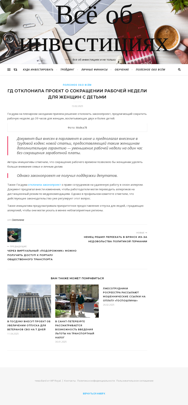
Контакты (70, 380)
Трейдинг (67, 69)
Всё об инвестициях (94, 29)
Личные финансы (94, 69)
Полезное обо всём (150, 69)
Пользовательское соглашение (134, 380)
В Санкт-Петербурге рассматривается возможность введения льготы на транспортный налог (74, 329)
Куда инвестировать (38, 69)
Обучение (122, 69)
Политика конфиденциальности (96, 380)
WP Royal (55, 380)
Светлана (18, 220)
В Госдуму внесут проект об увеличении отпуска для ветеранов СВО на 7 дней (29, 325)
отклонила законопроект (44, 184)
